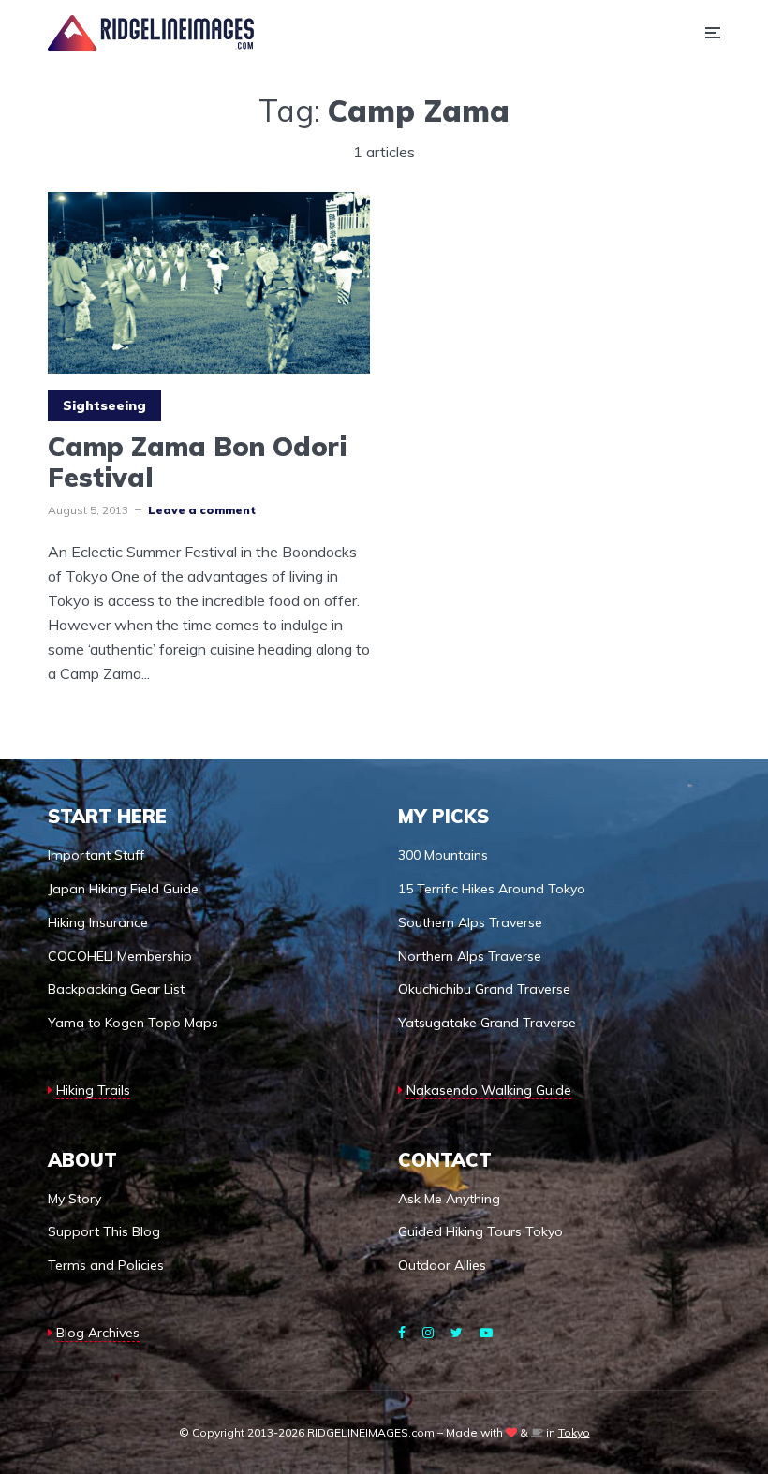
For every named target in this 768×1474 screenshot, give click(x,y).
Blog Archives (98, 1332)
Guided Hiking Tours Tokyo (480, 1231)
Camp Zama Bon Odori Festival (197, 462)
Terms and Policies (106, 1265)
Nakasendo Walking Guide (488, 1090)
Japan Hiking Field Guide (123, 888)
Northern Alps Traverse (469, 956)
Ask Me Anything (449, 1198)
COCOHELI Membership (120, 956)
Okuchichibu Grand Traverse (484, 988)
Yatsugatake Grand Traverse (487, 1022)
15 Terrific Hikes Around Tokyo (491, 888)
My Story (74, 1198)
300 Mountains (443, 855)
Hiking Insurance (98, 922)
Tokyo (574, 1432)
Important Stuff (96, 855)
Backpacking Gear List (116, 988)
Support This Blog (104, 1231)
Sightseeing (104, 405)
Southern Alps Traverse (470, 922)
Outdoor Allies (442, 1265)
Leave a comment (202, 510)
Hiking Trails (93, 1090)
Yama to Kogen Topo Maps (133, 1022)
